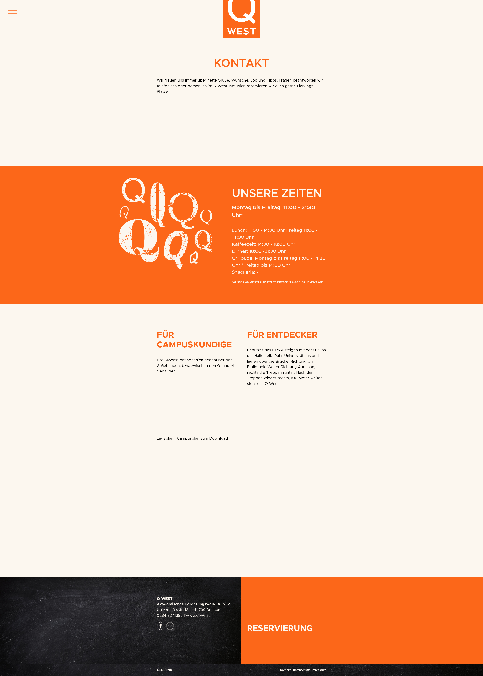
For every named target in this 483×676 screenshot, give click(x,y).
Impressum (319, 670)
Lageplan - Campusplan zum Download (192, 438)
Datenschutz (301, 670)
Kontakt (285, 670)
